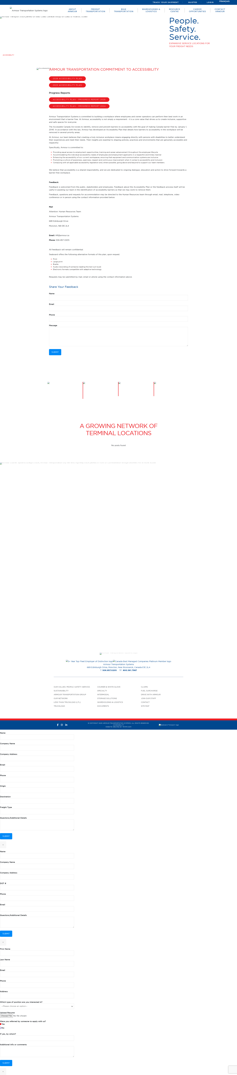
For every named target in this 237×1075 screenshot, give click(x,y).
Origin (3, 786)
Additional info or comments (13, 1044)
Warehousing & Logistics (110, 702)
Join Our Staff (148, 698)
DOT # (3, 883)
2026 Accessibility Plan (67, 78)
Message (53, 325)
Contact (145, 702)
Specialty (102, 691)
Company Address (8, 754)
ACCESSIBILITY (118, 725)
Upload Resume (7, 1013)
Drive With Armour (151, 694)
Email (51, 304)
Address (4, 991)
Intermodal (103, 694)
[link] (118, 654)
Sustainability (61, 691)
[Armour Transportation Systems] (29, 10)
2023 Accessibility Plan (67, 85)
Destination (5, 796)
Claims (144, 687)
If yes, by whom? (8, 1034)
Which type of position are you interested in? (21, 1002)
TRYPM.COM (127, 727)
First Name (5, 949)
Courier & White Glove (108, 687)
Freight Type (6, 807)
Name (51, 293)
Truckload (59, 706)
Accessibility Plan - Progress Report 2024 (79, 106)
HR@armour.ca (62, 235)
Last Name (5, 959)
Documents (103, 706)
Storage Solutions (107, 698)
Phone (52, 315)
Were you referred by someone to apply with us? (23, 1024)
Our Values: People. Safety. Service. (72, 687)
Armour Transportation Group (70, 694)
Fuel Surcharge (149, 691)
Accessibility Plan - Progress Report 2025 (79, 99)
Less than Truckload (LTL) (67, 702)
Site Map (145, 706)
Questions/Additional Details (13, 818)
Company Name (7, 743)
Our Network (61, 698)
